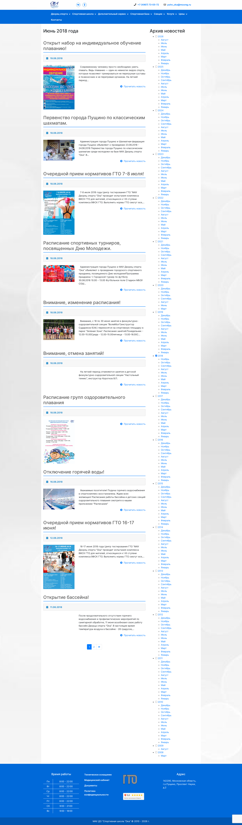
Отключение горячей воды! (73, 472)
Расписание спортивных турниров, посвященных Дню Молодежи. (82, 245)
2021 (160, 241)
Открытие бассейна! (66, 597)
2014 (160, 527)
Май (163, 49)
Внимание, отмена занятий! (73, 353)
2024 (160, 110)
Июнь (164, 46)
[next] (99, 647)
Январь (165, 63)
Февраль (165, 60)
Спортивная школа (83, 13)
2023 (160, 154)
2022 (160, 197)
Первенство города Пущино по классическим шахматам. (94, 120)
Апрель (165, 53)
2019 (160, 312)
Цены (182, 13)
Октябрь (165, 76)
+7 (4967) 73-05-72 (148, 4)
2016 (160, 439)
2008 (160, 752)
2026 (160, 36)
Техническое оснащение (98, 774)
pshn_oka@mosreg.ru (179, 4)
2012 (160, 614)
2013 (160, 570)
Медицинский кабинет (97, 780)
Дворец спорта (59, 13)
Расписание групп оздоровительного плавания (84, 400)
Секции (158, 13)
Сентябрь (166, 80)
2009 (160, 745)
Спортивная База (139, 13)
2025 (160, 66)
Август (164, 39)
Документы (90, 785)
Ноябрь (165, 73)
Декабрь (165, 70)
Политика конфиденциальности (96, 793)
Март (164, 56)
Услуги (170, 13)
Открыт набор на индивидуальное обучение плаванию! (92, 45)
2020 (160, 285)
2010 (160, 702)
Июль (164, 43)
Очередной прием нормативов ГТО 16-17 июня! (88, 525)
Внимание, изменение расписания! (81, 302)
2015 (160, 483)
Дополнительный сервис (112, 13)
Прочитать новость (135, 86)
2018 (160, 355)
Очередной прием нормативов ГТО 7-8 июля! (93, 173)
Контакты (56, 19)
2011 (160, 658)
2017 (160, 396)
